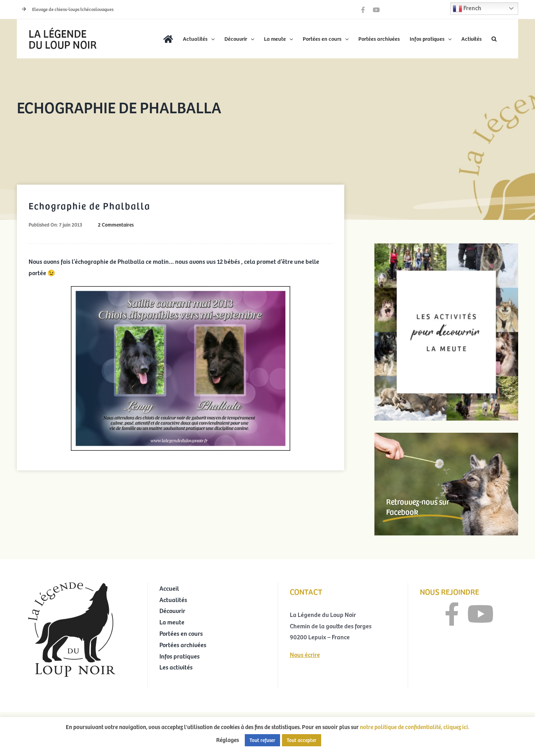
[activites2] (446, 246)
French (471, 7)
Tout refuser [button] (262, 740)
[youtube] (480, 614)
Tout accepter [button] (301, 740)
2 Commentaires (116, 224)
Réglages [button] (227, 740)
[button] (494, 38)
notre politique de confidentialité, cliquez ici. (414, 727)
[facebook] (452, 614)
